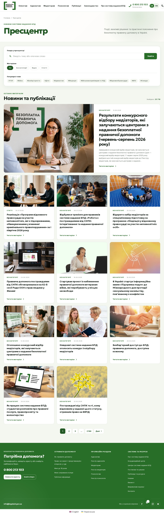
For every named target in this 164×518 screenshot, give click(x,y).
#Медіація (72, 81)
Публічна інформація (62, 477)
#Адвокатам (59, 81)
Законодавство (91, 6)
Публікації (76, 6)
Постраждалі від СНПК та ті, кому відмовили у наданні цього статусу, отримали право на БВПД (81, 408)
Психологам (63, 6)
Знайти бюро (29, 477)
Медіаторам (49, 6)
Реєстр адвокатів (98, 461)
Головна (7, 18)
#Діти (47, 81)
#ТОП (11, 81)
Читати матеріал (106, 166)
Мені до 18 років (60, 468)
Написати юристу (12, 477)
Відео (34, 68)
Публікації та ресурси (136, 474)
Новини (131, 478)
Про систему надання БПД (113, 6)
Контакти (131, 491)
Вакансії (131, 482)
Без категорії (21, 68)
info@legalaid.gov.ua (13, 504)
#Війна (20, 81)
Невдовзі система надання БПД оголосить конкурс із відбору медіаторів (79, 348)
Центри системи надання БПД (139, 465)
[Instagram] (153, 504)
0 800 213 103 (14, 470)
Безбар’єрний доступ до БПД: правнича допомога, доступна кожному (131, 348)
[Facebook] (142, 504)
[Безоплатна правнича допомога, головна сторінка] (10, 6)
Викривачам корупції (136, 487)
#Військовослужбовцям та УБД (93, 81)
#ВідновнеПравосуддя (118, 81)
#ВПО (134, 81)
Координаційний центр (136, 461)
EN (156, 6)
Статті (44, 68)
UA (152, 6)
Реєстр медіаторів (98, 470)
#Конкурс (144, 81)
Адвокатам (35, 6)
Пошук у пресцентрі (15, 50)
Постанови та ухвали (136, 470)
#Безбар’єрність (33, 81)
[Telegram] (158, 504)
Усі (10, 68)
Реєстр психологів (98, 478)
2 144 (89, 431)
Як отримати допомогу (63, 457)
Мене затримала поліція (63, 473)
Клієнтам (23, 6)
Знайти (150, 56)
